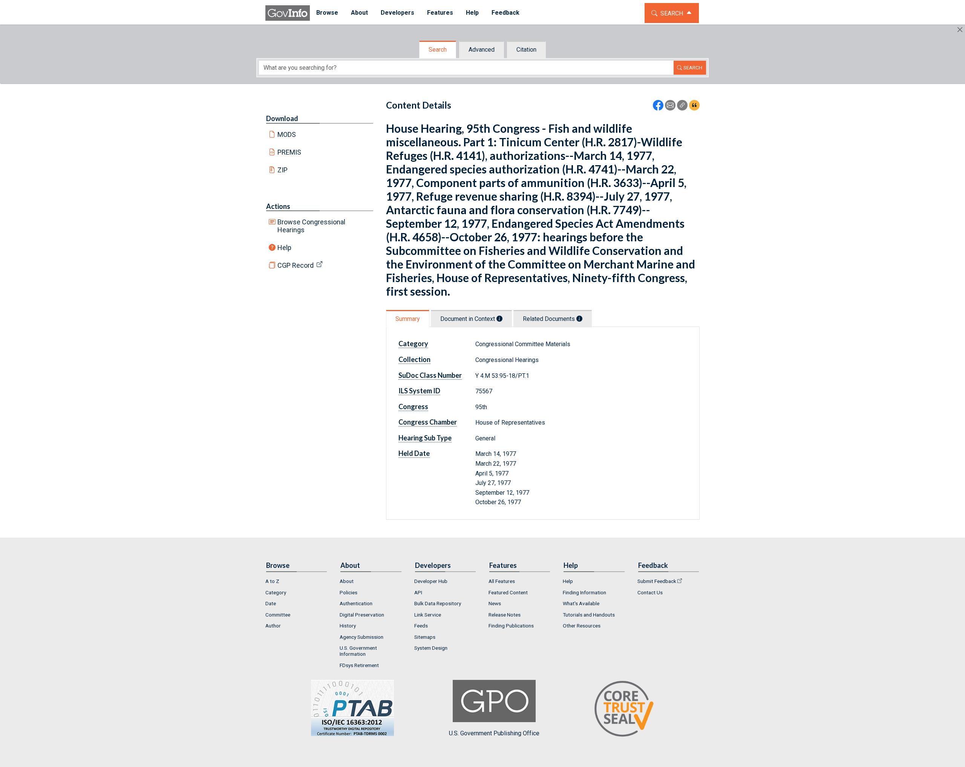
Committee (277, 615)
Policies (348, 592)
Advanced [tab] (482, 49)
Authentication (356, 603)
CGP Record (295, 265)
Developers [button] (397, 12)
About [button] (359, 12)
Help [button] (472, 12)
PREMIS (289, 152)
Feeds (421, 626)
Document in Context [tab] (468, 318)
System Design (430, 648)
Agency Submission (361, 637)
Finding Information (584, 592)
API (418, 592)
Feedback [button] (505, 12)
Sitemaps (424, 637)
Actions (278, 206)
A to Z (272, 581)
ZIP (282, 170)
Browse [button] (327, 12)
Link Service (427, 615)
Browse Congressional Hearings (311, 226)
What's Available (581, 603)
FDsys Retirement (359, 665)
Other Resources (581, 626)
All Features (502, 581)
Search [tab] (438, 49)
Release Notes (505, 615)
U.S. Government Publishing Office (494, 733)
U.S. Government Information (358, 651)
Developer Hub (430, 581)
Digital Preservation (362, 615)
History (348, 626)
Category (275, 592)
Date (270, 603)
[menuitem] (327, 13)
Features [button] (440, 12)
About (347, 581)
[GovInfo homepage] (287, 13)
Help (284, 248)
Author (273, 626)
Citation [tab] (526, 49)
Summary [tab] (407, 318)
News (495, 603)
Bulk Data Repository (437, 603)
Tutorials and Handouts (589, 615)
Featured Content (508, 592)
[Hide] (960, 30)
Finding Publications (511, 626)
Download (282, 118)
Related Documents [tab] (549, 318)
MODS (286, 134)
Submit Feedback (656, 581)
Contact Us (650, 592)
